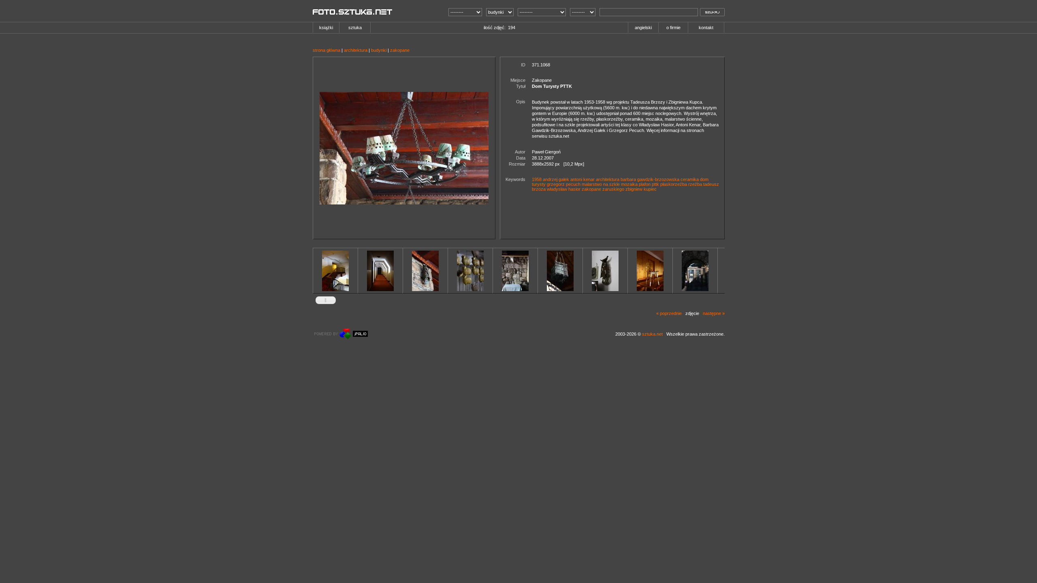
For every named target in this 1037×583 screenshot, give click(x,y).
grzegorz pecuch (563, 184)
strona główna (326, 50)
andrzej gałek (556, 179)
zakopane (400, 50)
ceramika (690, 179)
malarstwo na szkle (601, 184)
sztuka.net (652, 334)
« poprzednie (669, 313)
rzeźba (695, 184)
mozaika (629, 184)
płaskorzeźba (673, 184)
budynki (378, 50)
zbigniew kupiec (641, 189)
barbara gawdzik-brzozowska (650, 179)
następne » (714, 313)
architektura (355, 50)
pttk (655, 184)
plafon (645, 184)
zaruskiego (613, 189)
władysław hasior (563, 189)
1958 (537, 179)
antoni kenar (582, 179)
